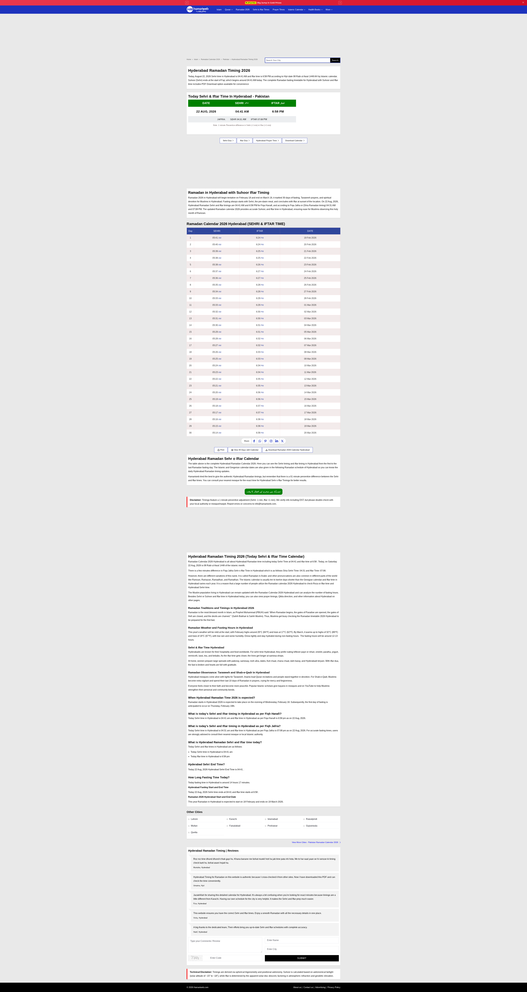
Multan (194, 826)
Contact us (308, 987)
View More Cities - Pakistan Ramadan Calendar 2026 (315, 842)
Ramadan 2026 (243, 9)
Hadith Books (314, 9)
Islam (219, 9)
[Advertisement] (263, 166)
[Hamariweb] (198, 9)
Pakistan (226, 59)
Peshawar (272, 826)
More (328, 9)
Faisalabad (234, 826)
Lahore (194, 819)
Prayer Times (279, 9)
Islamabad (273, 819)
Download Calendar (293, 140)
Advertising (320, 987)
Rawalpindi (311, 819)
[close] (523, 2)
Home (189, 59)
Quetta (194, 832)
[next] (340, 2)
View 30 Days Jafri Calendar (246, 450)
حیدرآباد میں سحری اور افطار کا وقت (263, 491)
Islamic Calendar (295, 9)
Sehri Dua (227, 140)
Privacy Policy (333, 987)
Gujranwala (311, 826)
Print (222, 450)
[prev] (187, 2)
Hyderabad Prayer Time (266, 140)
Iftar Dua (244, 140)
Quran (228, 9)
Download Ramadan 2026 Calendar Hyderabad (289, 450)
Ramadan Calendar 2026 (210, 59)
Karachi (233, 819)
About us (297, 987)
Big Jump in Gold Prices (264, 3)
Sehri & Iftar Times (261, 9)
